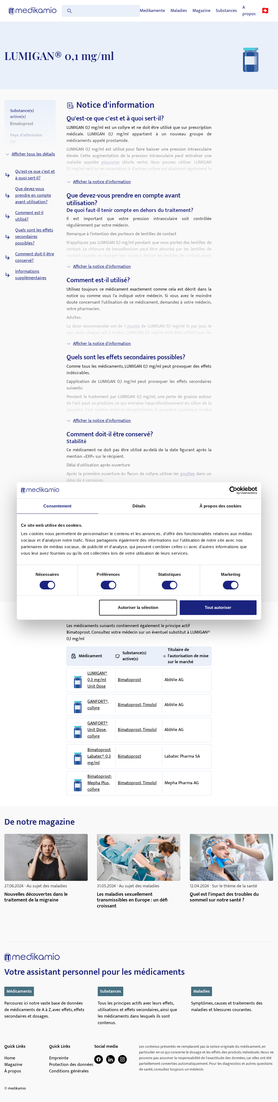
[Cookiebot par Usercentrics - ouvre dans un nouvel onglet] (233, 490)
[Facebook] (98, 1059)
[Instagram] (122, 1059)
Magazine (201, 11)
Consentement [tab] (57, 506)
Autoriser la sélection (138, 607)
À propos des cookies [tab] (220, 506)
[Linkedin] (110, 1059)
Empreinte (58, 1058)
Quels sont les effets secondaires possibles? (34, 237)
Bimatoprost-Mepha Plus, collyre (99, 783)
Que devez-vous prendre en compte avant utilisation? (33, 195)
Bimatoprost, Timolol (137, 705)
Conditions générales (69, 1071)
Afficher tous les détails (33, 154)
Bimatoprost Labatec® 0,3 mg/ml (99, 756)
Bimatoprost (129, 680)
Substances (226, 11)
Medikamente (152, 11)
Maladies (178, 11)
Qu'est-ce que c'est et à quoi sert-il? (35, 175)
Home (9, 1058)
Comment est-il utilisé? (29, 216)
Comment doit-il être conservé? (34, 257)
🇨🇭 (265, 11)
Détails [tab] (139, 506)
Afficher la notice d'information (102, 182)
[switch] (108, 585)
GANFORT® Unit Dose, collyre (97, 730)
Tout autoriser (218, 607)
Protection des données (71, 1065)
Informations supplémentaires (30, 274)
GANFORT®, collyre (97, 705)
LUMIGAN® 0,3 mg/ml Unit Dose (97, 680)
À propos (12, 1071)
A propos (249, 10)
